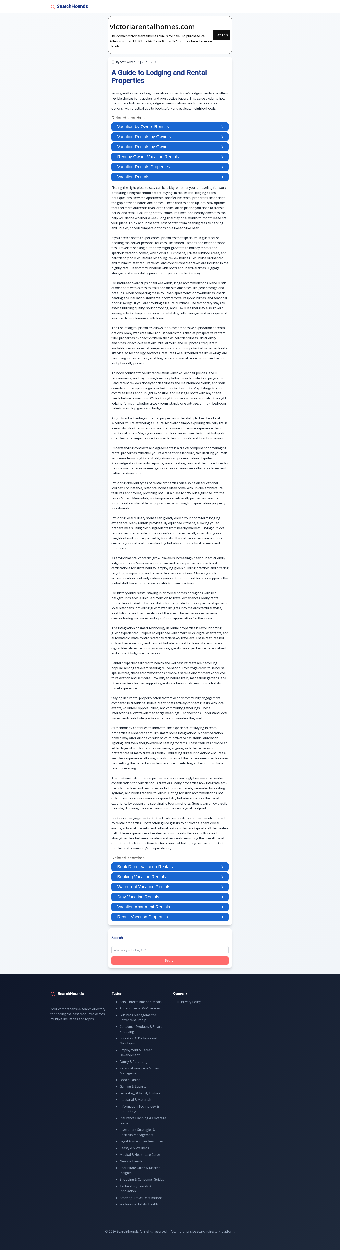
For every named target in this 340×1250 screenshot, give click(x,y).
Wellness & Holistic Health (139, 1204)
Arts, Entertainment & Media (141, 1002)
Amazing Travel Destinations (141, 1198)
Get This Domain (221, 36)
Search (170, 960)
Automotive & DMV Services (140, 1008)
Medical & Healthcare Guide (140, 1154)
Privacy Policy (191, 1002)
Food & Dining (130, 1080)
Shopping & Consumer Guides (142, 1179)
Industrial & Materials (136, 1099)
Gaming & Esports (133, 1086)
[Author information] (137, 62)
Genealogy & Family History (140, 1093)
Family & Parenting (133, 1061)
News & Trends (131, 1161)
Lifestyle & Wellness (134, 1148)
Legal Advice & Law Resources (142, 1141)
